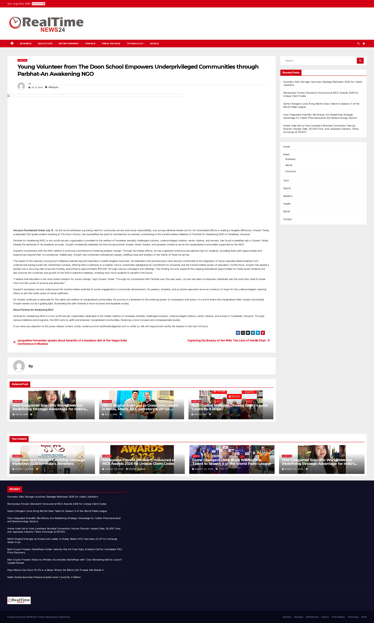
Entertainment (69, 43)
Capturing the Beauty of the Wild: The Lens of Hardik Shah (226, 340)
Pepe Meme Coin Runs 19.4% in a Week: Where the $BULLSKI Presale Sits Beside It (55, 570)
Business (26, 43)
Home (286, 146)
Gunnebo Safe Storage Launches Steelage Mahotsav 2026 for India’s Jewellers (48, 462)
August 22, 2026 (24, 469)
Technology (135, 43)
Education (45, 43)
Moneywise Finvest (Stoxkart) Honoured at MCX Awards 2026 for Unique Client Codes (138, 462)
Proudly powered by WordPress (22, 617)
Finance (90, 43)
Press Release (111, 43)
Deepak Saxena (137, 469)
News (286, 154)
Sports (287, 188)
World (154, 43)
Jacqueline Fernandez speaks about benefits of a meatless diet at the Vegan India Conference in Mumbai (72, 342)
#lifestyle (53, 87)
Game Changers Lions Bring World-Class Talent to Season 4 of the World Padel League (231, 462)
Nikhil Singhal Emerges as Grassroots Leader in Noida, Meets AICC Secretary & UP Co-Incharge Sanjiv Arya (140, 409)
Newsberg (50, 617)
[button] (358, 43)
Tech (286, 180)
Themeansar (64, 617)
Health (287, 203)
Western (288, 196)
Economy (290, 171)
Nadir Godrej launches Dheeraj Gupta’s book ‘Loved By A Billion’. (229, 407)
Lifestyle (22, 60)
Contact (287, 219)
